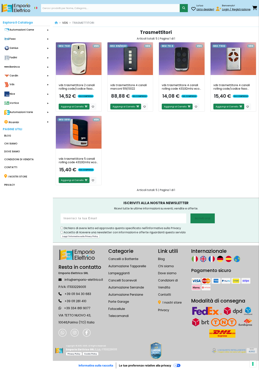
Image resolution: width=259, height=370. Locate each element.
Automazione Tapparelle (127, 266)
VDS (65, 23)
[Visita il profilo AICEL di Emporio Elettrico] (234, 350)
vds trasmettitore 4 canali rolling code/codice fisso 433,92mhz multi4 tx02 (231, 88)
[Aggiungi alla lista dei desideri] (93, 106)
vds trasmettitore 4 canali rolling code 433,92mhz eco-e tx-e (181, 88)
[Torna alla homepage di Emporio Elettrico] (59, 350)
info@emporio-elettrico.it (83, 280)
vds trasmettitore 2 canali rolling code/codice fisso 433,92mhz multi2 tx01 (77, 88)
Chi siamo (166, 266)
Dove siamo (167, 273)
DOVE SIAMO (12, 151)
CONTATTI (10, 167)
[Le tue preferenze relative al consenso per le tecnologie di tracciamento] (252, 364)
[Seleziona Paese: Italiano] (35, 8)
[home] (56, 23)
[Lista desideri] (193, 9)
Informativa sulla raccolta (96, 365)
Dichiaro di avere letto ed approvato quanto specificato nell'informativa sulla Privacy (122, 228)
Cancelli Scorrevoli (122, 280)
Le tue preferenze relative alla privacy (145, 365)
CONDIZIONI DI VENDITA (19, 159)
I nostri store (172, 302)
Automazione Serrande (126, 287)
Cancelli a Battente (123, 259)
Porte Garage (118, 302)
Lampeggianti (119, 273)
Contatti (164, 295)
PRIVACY (9, 185)
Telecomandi (118, 316)
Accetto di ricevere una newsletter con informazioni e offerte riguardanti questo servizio (124, 232)
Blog (161, 259)
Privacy (163, 310)
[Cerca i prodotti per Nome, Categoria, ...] (184, 8)
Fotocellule (116, 309)
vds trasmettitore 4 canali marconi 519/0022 (128, 87)
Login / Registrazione (236, 9)
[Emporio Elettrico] (15, 8)
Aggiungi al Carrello (73, 106)
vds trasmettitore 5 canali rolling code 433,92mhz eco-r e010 (78, 162)
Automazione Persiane (125, 295)
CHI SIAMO (10, 143)
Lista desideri (205, 9)
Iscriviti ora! (203, 218)
